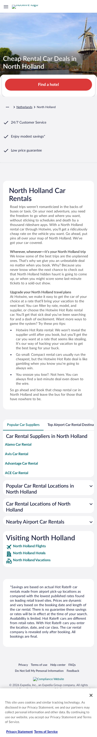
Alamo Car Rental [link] (18, 444)
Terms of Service (46, 732)
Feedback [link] (73, 670)
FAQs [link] (72, 664)
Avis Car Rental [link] (16, 454)
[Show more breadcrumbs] (7, 107)
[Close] (91, 695)
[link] (48, 547)
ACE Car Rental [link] (16, 473)
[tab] (23, 424)
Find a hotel (48, 85)
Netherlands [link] (24, 107)
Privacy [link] (23, 664)
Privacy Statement (19, 732)
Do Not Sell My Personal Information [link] (39, 670)
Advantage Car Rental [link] (21, 463)
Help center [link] (57, 664)
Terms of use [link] (39, 664)
